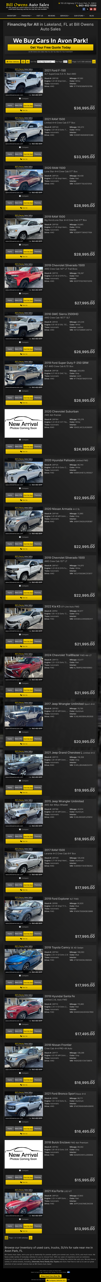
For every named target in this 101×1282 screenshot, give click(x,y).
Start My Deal (28, 105)
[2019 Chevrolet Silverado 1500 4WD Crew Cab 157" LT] (24, 569)
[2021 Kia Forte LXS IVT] (24, 1203)
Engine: (47, 81)
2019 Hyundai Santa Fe (59, 998)
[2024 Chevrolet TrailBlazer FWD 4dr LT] (24, 667)
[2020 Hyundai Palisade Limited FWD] (24, 472)
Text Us (24, 110)
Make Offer (18, 105)
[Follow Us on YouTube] (91, 9)
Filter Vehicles (13, 62)
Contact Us (51, 1270)
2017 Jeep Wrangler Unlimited (69, 704)
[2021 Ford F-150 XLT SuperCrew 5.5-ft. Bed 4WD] (24, 82)
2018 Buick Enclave (66, 1142)
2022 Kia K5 (61, 606)
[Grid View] (23, 61)
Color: (72, 81)
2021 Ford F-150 (60, 72)
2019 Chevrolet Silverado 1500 (64, 267)
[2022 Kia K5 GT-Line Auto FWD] (24, 618)
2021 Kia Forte (58, 1191)
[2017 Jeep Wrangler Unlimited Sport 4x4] (24, 716)
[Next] (94, 61)
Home (41, 1270)
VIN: (71, 86)
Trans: (47, 84)
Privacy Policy (58, 1270)
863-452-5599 (87, 5)
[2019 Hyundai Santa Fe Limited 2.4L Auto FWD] (24, 1008)
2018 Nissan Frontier (58, 1046)
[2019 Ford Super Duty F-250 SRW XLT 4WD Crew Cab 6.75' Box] (24, 374)
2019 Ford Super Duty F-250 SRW (66, 364)
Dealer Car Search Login (37, 1272)
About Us (45, 1270)
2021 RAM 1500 (59, 120)
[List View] (28, 61)
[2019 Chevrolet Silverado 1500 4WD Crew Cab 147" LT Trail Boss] (24, 277)
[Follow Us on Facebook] (83, 9)
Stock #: (48, 78)
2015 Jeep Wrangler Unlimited (64, 803)
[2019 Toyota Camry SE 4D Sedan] (24, 959)
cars (67, 1255)
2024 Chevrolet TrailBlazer (68, 655)
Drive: (47, 86)
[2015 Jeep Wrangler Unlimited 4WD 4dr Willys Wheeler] (24, 813)
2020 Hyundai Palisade (66, 460)
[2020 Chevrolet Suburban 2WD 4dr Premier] (24, 423)
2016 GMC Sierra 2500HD (61, 315)
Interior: (73, 84)
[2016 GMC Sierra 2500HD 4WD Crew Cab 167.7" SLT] (24, 326)
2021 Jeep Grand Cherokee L (69, 752)
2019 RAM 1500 (65, 218)
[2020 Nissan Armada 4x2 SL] (24, 521)
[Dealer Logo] (27, 6)
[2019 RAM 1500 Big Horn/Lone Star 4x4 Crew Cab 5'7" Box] (24, 228)
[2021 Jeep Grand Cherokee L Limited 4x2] (24, 764)
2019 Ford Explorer (61, 898)
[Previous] (70, 61)
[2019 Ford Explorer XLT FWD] (24, 910)
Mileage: (73, 78)
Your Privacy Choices (61, 1272)
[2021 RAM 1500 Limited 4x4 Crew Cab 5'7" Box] (24, 131)
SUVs (77, 1255)
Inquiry (10, 105)
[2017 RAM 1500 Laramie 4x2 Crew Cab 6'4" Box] (24, 862)
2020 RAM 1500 (60, 169)
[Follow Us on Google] (94, 9)
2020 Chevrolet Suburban (61, 413)
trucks (72, 1255)
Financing (38, 105)
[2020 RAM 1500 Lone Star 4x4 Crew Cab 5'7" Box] (24, 180)
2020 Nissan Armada (62, 509)
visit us (79, 1262)
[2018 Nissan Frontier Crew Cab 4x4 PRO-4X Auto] (24, 1057)
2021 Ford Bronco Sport (65, 1093)
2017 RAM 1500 (60, 851)
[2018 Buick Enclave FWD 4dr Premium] (24, 1154)
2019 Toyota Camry (63, 947)
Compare (25, 98)
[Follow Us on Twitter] (87, 9)
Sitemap (53, 1272)
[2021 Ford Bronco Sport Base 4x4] (24, 1105)
